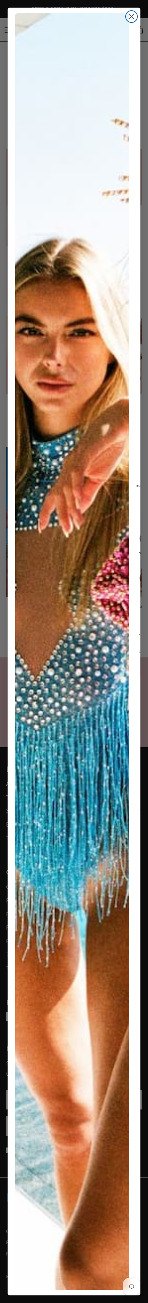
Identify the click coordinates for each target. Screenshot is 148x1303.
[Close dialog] (131, 16)
